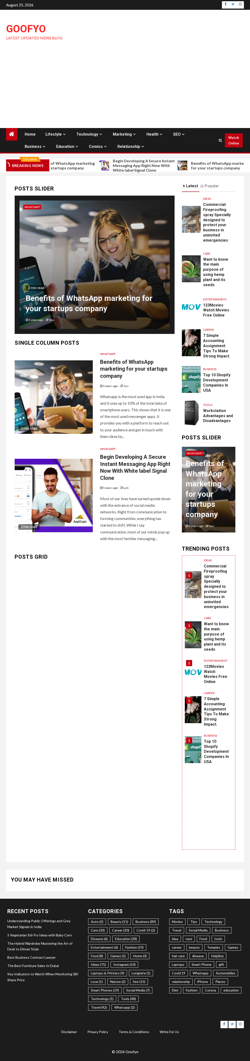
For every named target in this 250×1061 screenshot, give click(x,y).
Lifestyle (53, 134)
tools (218, 939)
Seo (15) (139, 981)
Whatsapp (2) (124, 1007)
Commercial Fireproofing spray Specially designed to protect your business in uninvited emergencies (217, 222)
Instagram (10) (124, 964)
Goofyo (26, 29)
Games (233, 947)
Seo (126, 386)
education (231, 990)
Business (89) (145, 922)
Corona (210, 990)
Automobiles (225, 973)
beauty (194, 947)
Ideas (207, 198)
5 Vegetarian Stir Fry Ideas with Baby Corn (39, 935)
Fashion (192, 990)
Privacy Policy (97, 1032)
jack (81, 320)
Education (65, 146)
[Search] (220, 140)
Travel (176, 930)
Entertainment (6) (104, 947)
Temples (213, 947)
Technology (87, 134)
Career (208, 329)
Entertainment (215, 299)
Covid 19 (178, 973)
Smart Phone (201, 964)
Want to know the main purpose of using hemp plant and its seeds (215, 272)
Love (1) (97, 981)
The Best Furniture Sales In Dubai (33, 966)
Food (203, 939)
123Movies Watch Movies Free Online (216, 310)
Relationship (128, 146)
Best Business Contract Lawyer (31, 957)
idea (175, 939)
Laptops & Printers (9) (107, 973)
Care (206, 253)
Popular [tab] (212, 186)
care (189, 939)
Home (30, 134)
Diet (175, 990)
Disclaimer (69, 1032)
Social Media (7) (138, 990)
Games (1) (118, 956)
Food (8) (97, 956)
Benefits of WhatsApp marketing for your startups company (57, 165)
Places (220, 981)
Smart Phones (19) (105, 990)
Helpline (217, 956)
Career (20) (120, 930)
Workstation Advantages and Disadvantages (218, 415)
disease (198, 956)
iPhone (202, 981)
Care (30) (98, 930)
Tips (193, 922)
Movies (177, 922)
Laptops (178, 964)
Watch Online (233, 140)
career (177, 947)
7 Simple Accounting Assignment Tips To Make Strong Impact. (216, 345)
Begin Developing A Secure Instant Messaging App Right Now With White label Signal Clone (136, 165)
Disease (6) (99, 939)
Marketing (122, 134)
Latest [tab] (192, 186)
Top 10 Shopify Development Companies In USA (216, 382)
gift (221, 964)
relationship (181, 981)
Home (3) (140, 956)
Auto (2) (97, 922)
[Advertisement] (125, 91)
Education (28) (126, 939)
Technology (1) (102, 999)
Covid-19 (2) (145, 930)
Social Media (198, 930)
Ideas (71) (98, 964)
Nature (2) (117, 981)
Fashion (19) (134, 947)
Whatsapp (61, 207)
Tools (207, 405)
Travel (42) (99, 1007)
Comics (96, 146)
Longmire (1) (141, 973)
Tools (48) (128, 999)
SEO (177, 134)
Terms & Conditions (134, 1032)
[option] (124, 267)
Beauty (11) (119, 922)
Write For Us (169, 1032)
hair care (178, 956)
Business (33, 146)
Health (152, 134)
